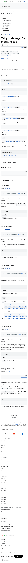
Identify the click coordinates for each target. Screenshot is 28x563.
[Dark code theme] (26, 171)
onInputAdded (6, 96)
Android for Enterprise (6, 443)
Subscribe (18, 556)
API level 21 (7, 34)
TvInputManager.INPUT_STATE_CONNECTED (14, 304)
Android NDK (4, 518)
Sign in (24, 1)
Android (3, 440)
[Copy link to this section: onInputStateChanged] (16, 265)
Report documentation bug (7, 526)
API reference (6, 6)
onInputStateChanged (8, 118)
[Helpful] (10, 14)
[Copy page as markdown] (7, 45)
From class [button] (10, 155)
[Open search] (18, 1)
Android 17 (3, 490)
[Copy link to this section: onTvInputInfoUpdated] (16, 369)
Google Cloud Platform (6, 545)
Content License (14, 424)
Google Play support (5, 528)
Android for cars (4, 482)
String (12, 96)
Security (3, 445)
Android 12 (3, 501)
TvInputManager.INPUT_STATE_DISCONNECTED (15, 308)
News (2, 449)
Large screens (4, 476)
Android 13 (3, 499)
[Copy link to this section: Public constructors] (18, 163)
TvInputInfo (18, 141)
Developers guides (5, 511)
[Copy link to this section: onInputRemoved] (13, 226)
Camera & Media (4, 466)
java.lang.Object (4, 58)
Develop (12, 11)
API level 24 (7, 329)
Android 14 (3, 497)
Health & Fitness (4, 464)
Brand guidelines (14, 552)
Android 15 (3, 495)
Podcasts (3, 454)
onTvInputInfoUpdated (8, 141)
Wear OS (3, 478)
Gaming (3, 459)
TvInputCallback (7, 84)
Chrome (3, 541)
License (7, 552)
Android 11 (3, 503)
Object (8, 55)
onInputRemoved (7, 107)
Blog (2, 451)
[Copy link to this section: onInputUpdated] (12, 326)
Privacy (2, 468)
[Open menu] (2, 1)
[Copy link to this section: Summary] (9, 75)
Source (2, 447)
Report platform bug (5, 524)
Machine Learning (5, 461)
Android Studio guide (5, 509)
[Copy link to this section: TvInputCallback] (12, 167)
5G (1, 470)
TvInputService (21, 205)
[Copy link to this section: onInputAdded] (11, 185)
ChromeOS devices (5, 480)
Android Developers (5, 11)
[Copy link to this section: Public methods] (14, 181)
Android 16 (3, 493)
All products (4, 548)
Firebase (3, 543)
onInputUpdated (7, 130)
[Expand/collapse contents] (9, 17)
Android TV (3, 485)
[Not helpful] (12, 14)
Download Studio (4, 516)
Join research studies (5, 530)
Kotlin (21, 47)
